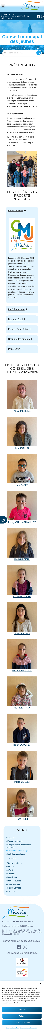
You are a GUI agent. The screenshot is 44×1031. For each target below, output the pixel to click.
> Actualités (10, 838)
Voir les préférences (22, 1023)
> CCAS (9, 870)
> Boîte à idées (12, 877)
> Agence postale (13, 884)
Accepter (22, 1010)
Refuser (22, 1016)
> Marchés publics (13, 881)
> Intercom (10, 891)
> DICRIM (10, 867)
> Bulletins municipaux (15, 854)
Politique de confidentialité (28, 1028)
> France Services (13, 888)
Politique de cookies (12, 1028)
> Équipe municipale (14, 841)
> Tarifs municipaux (14, 863)
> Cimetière (10, 874)
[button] (40, 983)
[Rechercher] (38, 52)
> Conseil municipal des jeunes (19, 851)
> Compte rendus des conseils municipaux (18, 846)
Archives (12, 859)
